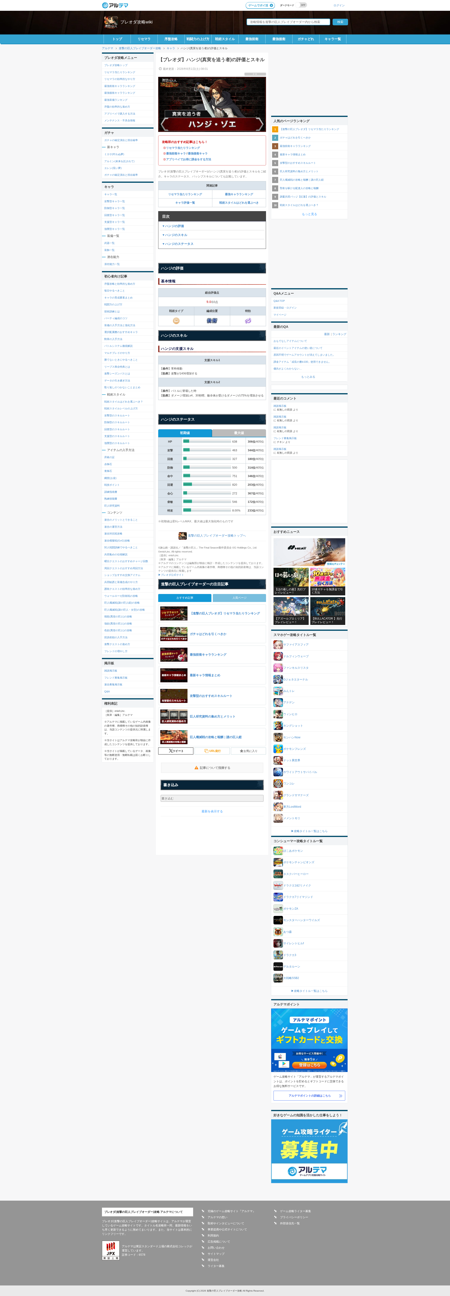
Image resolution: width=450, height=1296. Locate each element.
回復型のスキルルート (117, 429)
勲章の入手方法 (113, 339)
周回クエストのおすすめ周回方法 (123, 568)
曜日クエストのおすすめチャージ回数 (126, 561)
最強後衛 (278, 39)
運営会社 (213, 1260)
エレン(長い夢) (113, 168)
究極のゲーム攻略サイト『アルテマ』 (231, 1211)
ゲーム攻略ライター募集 (295, 1211)
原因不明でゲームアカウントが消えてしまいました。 (304, 354)
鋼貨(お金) (110, 478)
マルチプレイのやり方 (117, 352)
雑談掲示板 (110, 670)
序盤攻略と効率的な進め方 (119, 283)
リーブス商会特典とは (117, 366)
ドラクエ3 (289, 955)
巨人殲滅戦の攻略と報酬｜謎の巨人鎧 (302, 179)
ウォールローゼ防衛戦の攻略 (121, 595)
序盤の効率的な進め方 (117, 106)
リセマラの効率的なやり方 (119, 79)
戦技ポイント (112, 484)
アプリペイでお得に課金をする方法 (188, 159)
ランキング (339, 334)
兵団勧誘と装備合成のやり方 (121, 582)
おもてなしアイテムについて (290, 341)
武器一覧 (109, 243)
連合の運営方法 (113, 526)
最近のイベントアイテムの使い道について (298, 348)
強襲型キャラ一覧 (114, 229)
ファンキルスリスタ (296, 667)
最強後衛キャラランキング (119, 92)
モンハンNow (291, 737)
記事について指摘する (215, 767)
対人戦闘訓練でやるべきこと (121, 547)
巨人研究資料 (112, 505)
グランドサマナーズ (296, 795)
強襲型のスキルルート (117, 443)
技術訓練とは (112, 311)
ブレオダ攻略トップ (116, 65)
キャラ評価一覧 (185, 202)
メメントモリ (291, 818)
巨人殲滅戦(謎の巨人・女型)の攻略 (124, 609)
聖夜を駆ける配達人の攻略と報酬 (299, 188)
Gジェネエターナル (295, 679)
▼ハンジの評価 (173, 226)
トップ (117, 39)
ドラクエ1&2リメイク (297, 885)
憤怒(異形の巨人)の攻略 (118, 616)
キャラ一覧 (333, 39)
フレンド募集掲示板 (116, 677)
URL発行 (215, 751)
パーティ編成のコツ (116, 318)
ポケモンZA (290, 908)
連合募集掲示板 (113, 684)
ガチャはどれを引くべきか (295, 137)
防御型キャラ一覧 (114, 208)
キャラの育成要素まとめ (118, 297)
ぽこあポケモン (293, 850)
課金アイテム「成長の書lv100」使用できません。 (302, 361)
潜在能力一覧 (112, 264)
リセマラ (144, 39)
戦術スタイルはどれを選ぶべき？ (123, 401)
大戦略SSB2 (291, 978)
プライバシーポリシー (294, 1217)
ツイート (178, 751)
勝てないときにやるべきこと (121, 359)
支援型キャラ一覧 (114, 221)
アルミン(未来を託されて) (119, 161)
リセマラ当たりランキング (183, 147)
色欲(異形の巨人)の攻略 (118, 630)
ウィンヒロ (290, 714)
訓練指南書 (110, 491)
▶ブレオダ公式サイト (171, 574)
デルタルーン (291, 966)
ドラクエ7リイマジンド (298, 897)
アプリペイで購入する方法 (119, 113)
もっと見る (309, 214)
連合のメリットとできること (121, 519)
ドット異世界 (291, 760)
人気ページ (239, 597)
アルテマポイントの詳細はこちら (310, 1095)
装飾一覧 (109, 250)
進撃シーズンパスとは (117, 373)
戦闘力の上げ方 (198, 39)
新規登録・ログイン (285, 307)
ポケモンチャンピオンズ (298, 862)
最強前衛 (252, 39)
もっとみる (308, 376)
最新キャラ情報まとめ (293, 154)
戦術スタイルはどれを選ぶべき (239, 202)
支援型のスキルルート (117, 436)
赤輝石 (108, 464)
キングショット (293, 725)
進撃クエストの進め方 (117, 644)
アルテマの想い (217, 1217)
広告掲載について (219, 1241)
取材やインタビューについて (226, 1223)
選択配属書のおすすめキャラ (121, 332)
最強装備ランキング (116, 99)
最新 (327, 334)
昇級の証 (109, 457)
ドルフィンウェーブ (296, 656)
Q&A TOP (279, 300)
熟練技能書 (110, 498)
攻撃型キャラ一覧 (114, 201)
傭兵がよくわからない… (288, 368)
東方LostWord (292, 806)
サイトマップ (216, 1253)
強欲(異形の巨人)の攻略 (118, 623)
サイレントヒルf (293, 943)
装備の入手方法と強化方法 (119, 325)
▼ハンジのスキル (174, 235)
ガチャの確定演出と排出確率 (121, 140)
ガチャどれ (306, 39)
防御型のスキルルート (117, 422)
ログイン (339, 5)
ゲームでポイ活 (258, 5)
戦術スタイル (225, 39)
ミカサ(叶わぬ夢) (114, 154)
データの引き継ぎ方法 (117, 380)
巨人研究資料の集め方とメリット (299, 171)
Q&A (107, 691)
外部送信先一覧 (290, 1223)
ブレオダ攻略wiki (136, 22)
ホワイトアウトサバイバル (300, 772)
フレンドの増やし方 (116, 651)
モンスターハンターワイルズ (301, 920)
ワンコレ (289, 783)
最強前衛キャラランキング (119, 86)
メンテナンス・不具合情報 (119, 120)
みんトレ (289, 691)
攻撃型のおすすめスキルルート (298, 162)
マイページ (280, 314)
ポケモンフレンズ (294, 749)
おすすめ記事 (184, 597)
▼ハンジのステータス (178, 244)
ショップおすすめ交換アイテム (122, 575)
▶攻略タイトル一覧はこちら (309, 831)
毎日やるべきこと (114, 290)
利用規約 (213, 1235)
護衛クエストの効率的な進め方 (122, 588)
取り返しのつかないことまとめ (122, 387)
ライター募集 (216, 1266)
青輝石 (108, 471)
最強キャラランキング (239, 194)
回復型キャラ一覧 (114, 215)
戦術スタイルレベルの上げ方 (121, 408)
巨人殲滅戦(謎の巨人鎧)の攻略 (122, 602)
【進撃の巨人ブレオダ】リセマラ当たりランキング (309, 129)
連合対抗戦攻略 (113, 533)
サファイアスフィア (296, 644)
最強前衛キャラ (176, 153)
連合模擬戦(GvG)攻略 (117, 540)
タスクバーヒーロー (296, 874)
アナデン (289, 702)
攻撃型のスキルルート (117, 415)
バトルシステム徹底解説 (118, 345)
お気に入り (251, 751)
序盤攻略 (171, 39)
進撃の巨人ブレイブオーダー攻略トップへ (217, 536)
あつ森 (287, 932)
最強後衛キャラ (198, 153)
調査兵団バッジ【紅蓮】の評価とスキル (303, 196)
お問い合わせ (216, 1247)
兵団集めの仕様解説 (116, 554)
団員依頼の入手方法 (116, 637)
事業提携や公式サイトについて (227, 1229)
